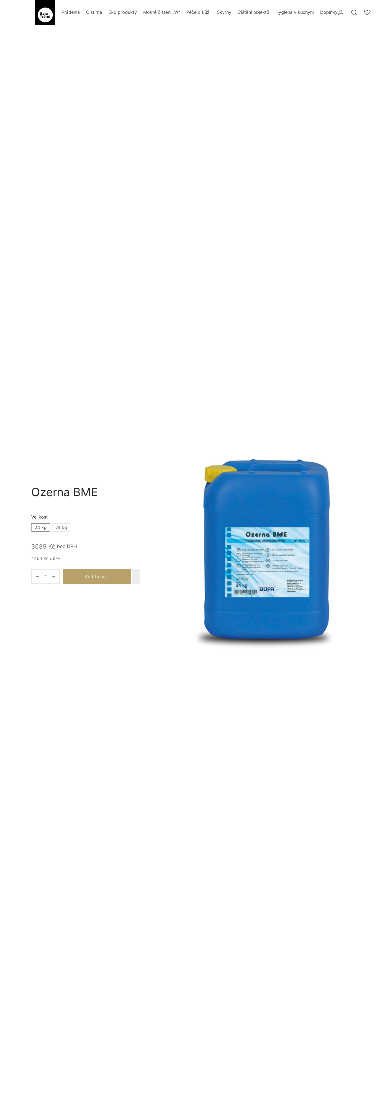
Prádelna (71, 12)
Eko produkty (122, 12)
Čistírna (94, 12)
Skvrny (224, 12)
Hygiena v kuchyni (294, 12)
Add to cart (97, 576)
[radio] (40, 527)
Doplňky (329, 12)
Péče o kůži (198, 12)
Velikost (39, 517)
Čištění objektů (253, 12)
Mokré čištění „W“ (161, 12)
